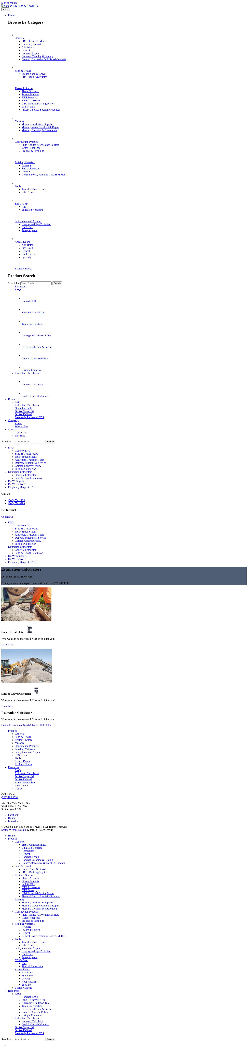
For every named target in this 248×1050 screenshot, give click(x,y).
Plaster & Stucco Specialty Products (41, 109)
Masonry (19, 742)
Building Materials (25, 749)
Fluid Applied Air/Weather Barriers (40, 144)
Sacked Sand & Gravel (34, 73)
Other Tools (28, 192)
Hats (24, 206)
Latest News (21, 785)
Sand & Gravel (23, 736)
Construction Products (26, 746)
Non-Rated (27, 244)
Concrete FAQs (23, 450)
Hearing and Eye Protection (36, 224)
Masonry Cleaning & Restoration (39, 130)
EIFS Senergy (29, 97)
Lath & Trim (28, 106)
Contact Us (21, 432)
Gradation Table (23, 408)
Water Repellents (31, 147)
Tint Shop (20, 435)
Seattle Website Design (13, 829)
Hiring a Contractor (25, 468)
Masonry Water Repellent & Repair (40, 127)
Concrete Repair (30, 53)
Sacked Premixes (31, 168)
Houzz (11, 818)
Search (57, 283)
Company (13, 420)
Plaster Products (30, 91)
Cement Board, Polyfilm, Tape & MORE (43, 174)
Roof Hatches (29, 254)
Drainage (26, 165)
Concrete (19, 733)
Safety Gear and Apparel (28, 752)
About (18, 423)
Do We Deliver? (23, 414)
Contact (12, 429)
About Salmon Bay (25, 782)
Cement (26, 50)
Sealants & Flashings (33, 150)
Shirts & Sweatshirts (32, 209)
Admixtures (28, 47)
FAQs (18, 289)
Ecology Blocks (23, 764)
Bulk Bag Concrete (32, 44)
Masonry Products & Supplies (37, 124)
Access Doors (22, 761)
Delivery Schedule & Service (30, 462)
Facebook (13, 814)
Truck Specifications (26, 456)
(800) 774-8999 (16, 503)
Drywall (26, 251)
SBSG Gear (21, 755)
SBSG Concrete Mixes (34, 41)
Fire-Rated (27, 247)
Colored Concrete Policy (28, 465)
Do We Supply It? (24, 411)
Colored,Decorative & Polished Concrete (43, 863)
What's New (21, 426)
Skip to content (9, 2)
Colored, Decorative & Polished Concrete (44, 59)
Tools (18, 758)
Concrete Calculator (25, 475)
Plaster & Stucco (24, 739)
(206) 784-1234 (16, 500)
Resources (20, 286)
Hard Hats (27, 227)
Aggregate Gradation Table (29, 459)
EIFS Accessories (31, 100)
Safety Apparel (29, 230)
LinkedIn (13, 821)
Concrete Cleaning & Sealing (37, 56)
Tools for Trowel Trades (34, 189)
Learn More (7, 644)
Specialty (26, 257)
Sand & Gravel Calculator (29, 478)
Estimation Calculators (27, 373)
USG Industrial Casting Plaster (38, 103)
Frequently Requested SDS (29, 417)
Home (11, 835)
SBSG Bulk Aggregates (34, 76)
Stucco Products (30, 94)
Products (12, 15)
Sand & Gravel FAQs (26, 453)
